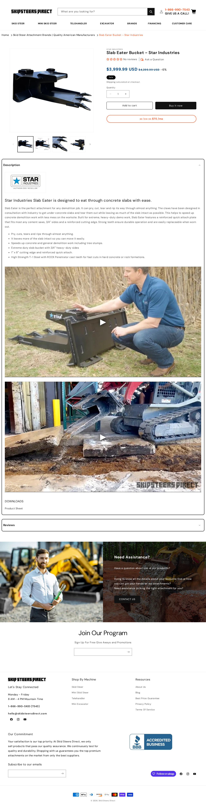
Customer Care (182, 23)
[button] (19, 23)
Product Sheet (14, 508)
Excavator (107, 23)
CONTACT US (127, 599)
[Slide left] (13, 144)
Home (5, 35)
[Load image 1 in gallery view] (25, 144)
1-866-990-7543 (177, 10)
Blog (138, 692)
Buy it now (176, 105)
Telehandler (78, 23)
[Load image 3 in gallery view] (60, 144)
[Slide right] (90, 144)
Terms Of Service (145, 709)
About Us (141, 686)
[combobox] (106, 11)
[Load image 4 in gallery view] (77, 144)
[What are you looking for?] (150, 11)
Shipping (111, 82)
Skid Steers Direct (107, 800)
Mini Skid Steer (47, 23)
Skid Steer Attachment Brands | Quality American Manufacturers (54, 35)
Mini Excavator (80, 703)
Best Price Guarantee (147, 698)
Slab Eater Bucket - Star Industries (121, 35)
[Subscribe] (128, 652)
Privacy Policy (143, 703)
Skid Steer (18, 23)
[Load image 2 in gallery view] (43, 144)
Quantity (111, 87)
